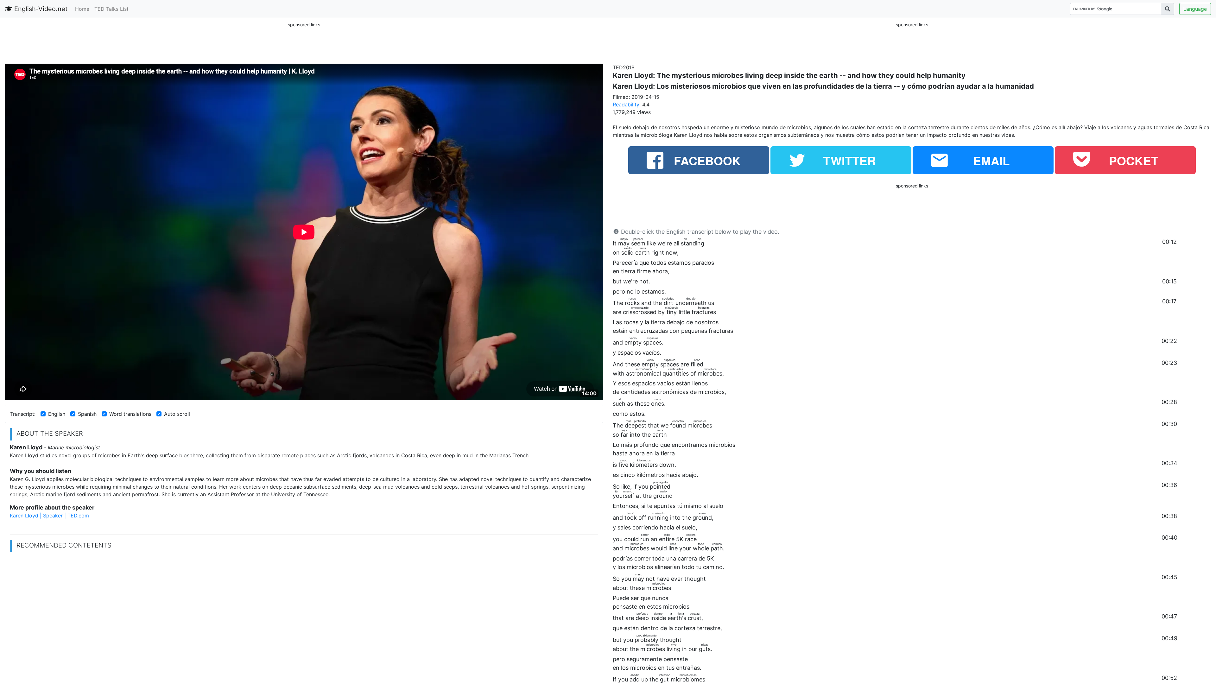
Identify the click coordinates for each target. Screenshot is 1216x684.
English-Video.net (39, 9)
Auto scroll (177, 414)
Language (1195, 9)
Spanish (87, 414)
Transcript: (22, 414)
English (56, 414)
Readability (626, 104)
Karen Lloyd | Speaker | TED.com (49, 515)
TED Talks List (111, 9)
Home (82, 9)
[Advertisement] (304, 42)
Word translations (130, 414)
